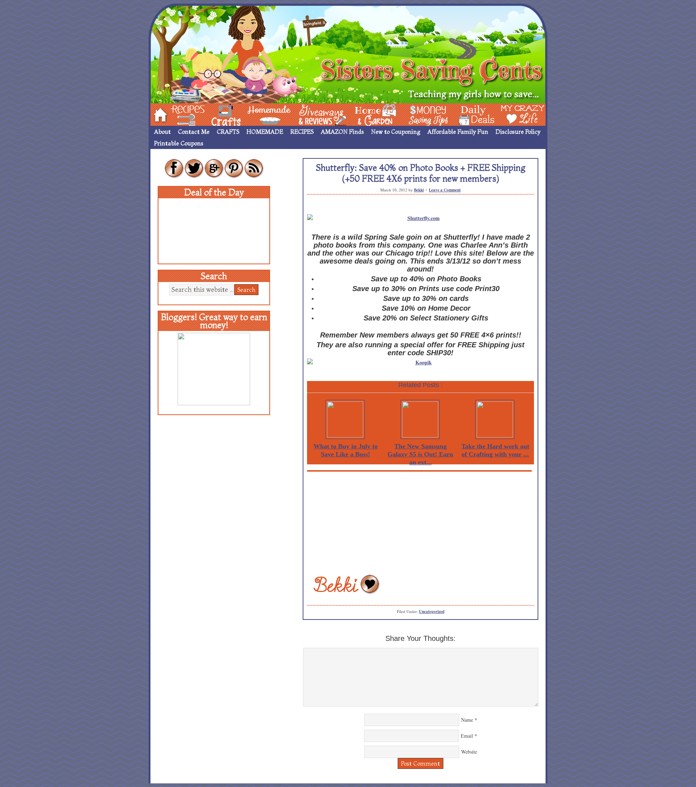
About (162, 131)
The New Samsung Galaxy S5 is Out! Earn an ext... (420, 454)
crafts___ (215, 114)
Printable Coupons (178, 143)
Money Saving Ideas (426, 114)
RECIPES (302, 131)
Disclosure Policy (518, 131)
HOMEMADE (264, 131)
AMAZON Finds (342, 131)
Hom (158, 114)
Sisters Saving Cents (348, 53)
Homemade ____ (260, 114)
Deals (473, 114)
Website (469, 751)
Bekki (419, 190)
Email (467, 735)
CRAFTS (228, 131)
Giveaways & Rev (316, 114)
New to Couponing (395, 131)
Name (467, 719)
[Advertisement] (420, 522)
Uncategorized (431, 611)
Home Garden (369, 114)
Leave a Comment (445, 190)
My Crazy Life (510, 114)
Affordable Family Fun (457, 131)
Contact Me (194, 131)
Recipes (181, 114)
